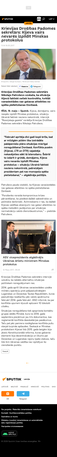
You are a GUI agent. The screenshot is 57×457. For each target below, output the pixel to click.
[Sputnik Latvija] (8, 20)
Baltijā (14, 386)
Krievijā (35, 386)
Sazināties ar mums (9, 416)
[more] (52, 269)
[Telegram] (35, 86)
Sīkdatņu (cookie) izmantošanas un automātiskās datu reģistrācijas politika (22, 421)
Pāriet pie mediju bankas (31, 82)
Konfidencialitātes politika (20, 413)
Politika (45, 386)
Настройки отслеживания (12, 426)
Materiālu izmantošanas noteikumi (27, 409)
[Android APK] (9, 434)
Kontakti (4, 413)
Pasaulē (5, 351)
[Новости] (23, 86)
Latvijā (4, 386)
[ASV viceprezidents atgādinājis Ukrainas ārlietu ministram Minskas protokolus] (28, 237)
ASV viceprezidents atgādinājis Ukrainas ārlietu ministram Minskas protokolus (26, 261)
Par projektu (6, 409)
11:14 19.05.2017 (7, 45)
